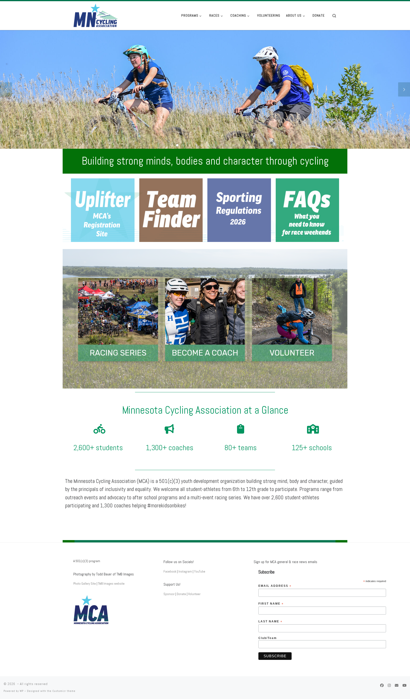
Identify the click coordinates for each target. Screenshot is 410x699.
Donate (181, 594)
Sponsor (169, 594)
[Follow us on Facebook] (382, 685)
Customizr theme (63, 691)
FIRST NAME (271, 604)
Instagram (185, 571)
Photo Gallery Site (84, 584)
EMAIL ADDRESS (275, 586)
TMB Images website (111, 584)
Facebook (169, 571)
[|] (103, 14)
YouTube (199, 571)
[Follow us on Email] (396, 685)
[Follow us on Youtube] (404, 685)
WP (21, 691)
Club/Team (267, 637)
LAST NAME (270, 622)
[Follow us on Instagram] (389, 685)
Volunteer (194, 594)
